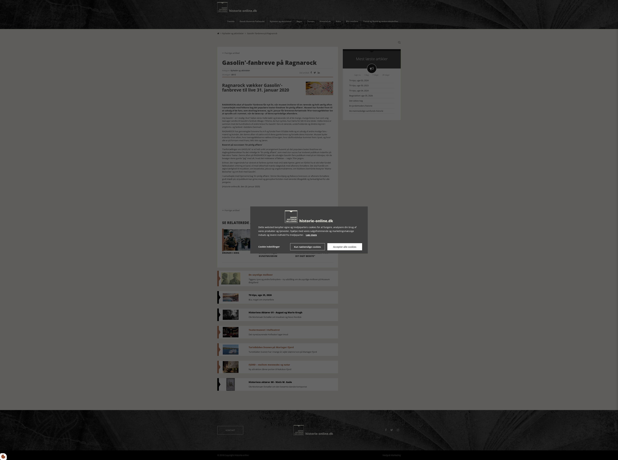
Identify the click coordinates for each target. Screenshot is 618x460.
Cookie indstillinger (269, 246)
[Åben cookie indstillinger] (3, 456)
